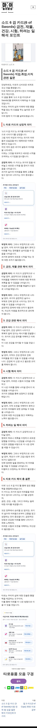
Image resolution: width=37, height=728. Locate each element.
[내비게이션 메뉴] (33, 7)
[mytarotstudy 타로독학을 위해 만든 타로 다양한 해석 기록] (7, 7)
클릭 (19, 681)
